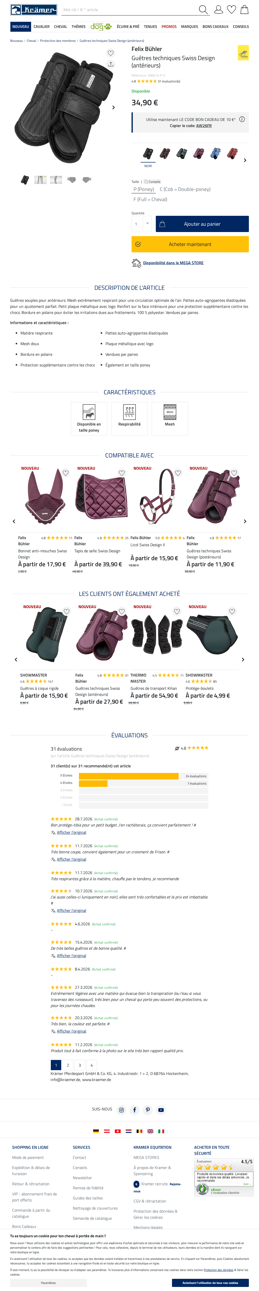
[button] (101, 27)
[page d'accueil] (33, 9)
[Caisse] (244, 9)
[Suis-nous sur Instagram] (121, 1110)
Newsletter (82, 1178)
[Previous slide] (14, 107)
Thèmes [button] (78, 26)
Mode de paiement (28, 1157)
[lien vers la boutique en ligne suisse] (119, 1131)
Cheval (31, 40)
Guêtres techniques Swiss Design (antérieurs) (112, 40)
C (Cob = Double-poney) (185, 189)
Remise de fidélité (88, 1188)
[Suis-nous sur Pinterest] (148, 1110)
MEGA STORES (146, 1157)
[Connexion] (218, 9)
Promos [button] (169, 26)
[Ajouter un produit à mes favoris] (110, 53)
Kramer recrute (157, 1187)
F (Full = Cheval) (150, 199)
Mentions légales (148, 1227)
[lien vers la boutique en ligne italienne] (162, 1131)
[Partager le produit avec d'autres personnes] (110, 64)
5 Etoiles (66, 775)
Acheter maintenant (190, 244)
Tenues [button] (150, 26)
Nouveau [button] (20, 26)
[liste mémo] (231, 9)
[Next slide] (113, 107)
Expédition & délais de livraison (31, 1170)
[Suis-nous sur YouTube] (161, 1110)
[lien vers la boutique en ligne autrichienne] (108, 1131)
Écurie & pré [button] (128, 26)
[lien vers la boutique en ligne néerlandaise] (130, 1131)
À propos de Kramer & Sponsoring (152, 1170)
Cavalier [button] (42, 26)
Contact (79, 1157)
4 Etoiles (66, 782)
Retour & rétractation (31, 1184)
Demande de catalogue (92, 1218)
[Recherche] (204, 9)
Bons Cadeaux (24, 1226)
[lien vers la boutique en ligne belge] (140, 1131)
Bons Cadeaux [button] (215, 26)
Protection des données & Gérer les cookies (156, 1214)
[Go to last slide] (14, 521)
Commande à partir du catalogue (31, 1213)
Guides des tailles (88, 1198)
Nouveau (16, 40)
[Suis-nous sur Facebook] (135, 1110)
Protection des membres (58, 40)
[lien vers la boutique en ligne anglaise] (151, 1131)
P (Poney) (144, 189)
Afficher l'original (71, 832)
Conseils (155, 181)
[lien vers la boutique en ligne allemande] (97, 1131)
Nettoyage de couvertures (95, 1208)
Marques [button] (189, 26)
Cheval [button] (60, 26)
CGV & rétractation (150, 1201)
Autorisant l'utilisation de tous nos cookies (210, 1282)
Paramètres (48, 1282)
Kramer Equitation (152, 1147)
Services (81, 1147)
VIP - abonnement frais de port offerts (34, 1197)
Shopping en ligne (30, 1147)
